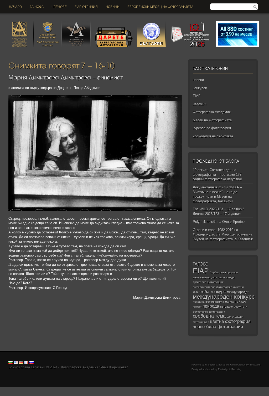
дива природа (229, 272)
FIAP (197, 96)
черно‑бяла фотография (218, 326)
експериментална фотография (212, 286)
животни (238, 286)
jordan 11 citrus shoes (182, 389)
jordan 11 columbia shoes (145, 389)
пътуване (226, 306)
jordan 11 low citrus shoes (144, 393)
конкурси (200, 88)
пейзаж (240, 301)
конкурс (218, 291)
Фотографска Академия (212, 112)
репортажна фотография (209, 311)
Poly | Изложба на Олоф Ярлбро (219, 222)
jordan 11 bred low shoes (29, 393)
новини (113, 7)
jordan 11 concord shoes (106, 389)
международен (238, 292)
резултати (240, 306)
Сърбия (214, 272)
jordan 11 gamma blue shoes (22, 389)
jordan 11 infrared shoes (67, 393)
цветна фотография (230, 321)
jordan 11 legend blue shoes (66, 389)
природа (211, 306)
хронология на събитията (213, 136)
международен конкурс (224, 296)
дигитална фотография (208, 282)
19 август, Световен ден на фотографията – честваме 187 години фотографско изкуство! (217, 174)
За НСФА (37, 7)
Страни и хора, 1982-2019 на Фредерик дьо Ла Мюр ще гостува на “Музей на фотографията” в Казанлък (223, 234)
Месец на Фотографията (212, 120)
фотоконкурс (201, 321)
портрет (197, 306)
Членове (59, 7)
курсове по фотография (212, 128)
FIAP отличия (86, 7)
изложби (199, 104)
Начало (15, 7)
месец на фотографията (208, 301)
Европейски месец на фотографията (160, 7)
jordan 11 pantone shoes (104, 393)
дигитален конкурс (223, 277)
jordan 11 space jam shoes (220, 389)
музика (229, 301)
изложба (201, 291)
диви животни (201, 277)
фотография (235, 316)
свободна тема (209, 316)
